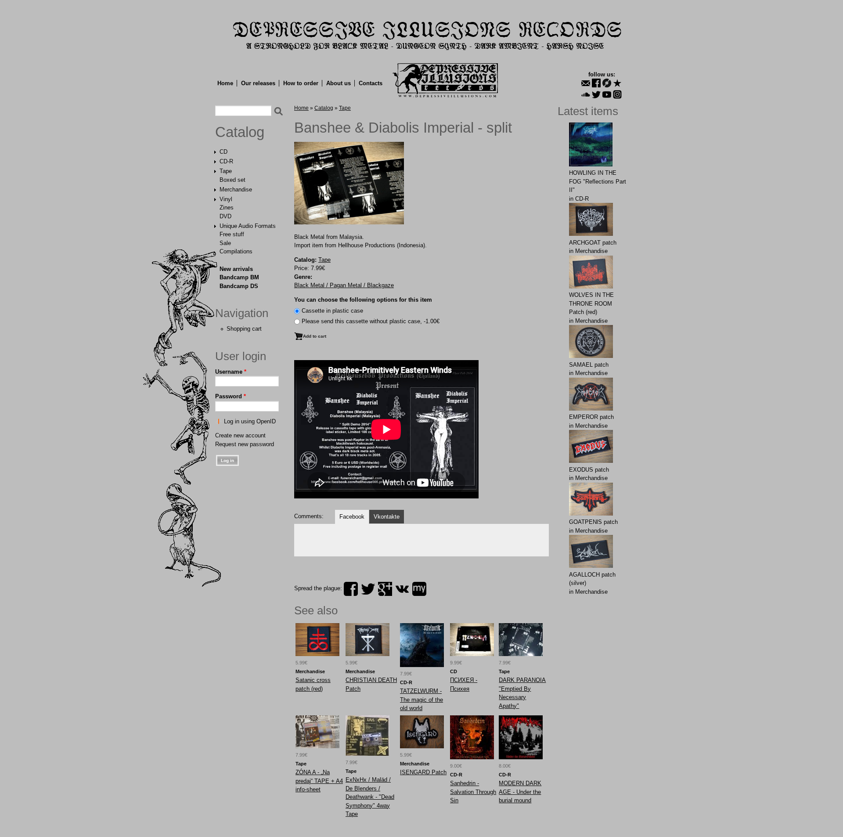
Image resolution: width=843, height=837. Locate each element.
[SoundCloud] (585, 94)
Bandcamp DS (239, 286)
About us (338, 83)
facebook (351, 589)
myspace (419, 589)
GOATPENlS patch (593, 522)
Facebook (351, 516)
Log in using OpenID (250, 421)
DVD (225, 216)
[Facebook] (596, 83)
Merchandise (236, 189)
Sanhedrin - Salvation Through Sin (473, 792)
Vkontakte (387, 516)
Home (225, 83)
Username (230, 371)
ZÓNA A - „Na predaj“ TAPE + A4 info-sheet (319, 781)
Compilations (236, 251)
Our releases (258, 83)
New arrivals (236, 269)
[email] (585, 83)
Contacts (370, 83)
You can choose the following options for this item (363, 299)
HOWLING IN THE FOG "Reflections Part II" (597, 181)
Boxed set (232, 180)
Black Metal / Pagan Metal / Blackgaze (344, 285)
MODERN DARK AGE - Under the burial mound (520, 792)
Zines (227, 207)
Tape (226, 171)
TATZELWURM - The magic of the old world (421, 699)
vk (402, 589)
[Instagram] (617, 94)
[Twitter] (596, 94)
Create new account (240, 435)
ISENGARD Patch (423, 772)
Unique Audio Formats (248, 226)
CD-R (226, 161)
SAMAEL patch (589, 364)
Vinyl (226, 199)
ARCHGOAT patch (592, 242)
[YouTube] (606, 94)
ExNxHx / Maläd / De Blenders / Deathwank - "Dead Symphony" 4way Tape (370, 796)
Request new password (244, 444)
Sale (225, 243)
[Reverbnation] (617, 83)
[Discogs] (606, 83)
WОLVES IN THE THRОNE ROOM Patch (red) (591, 303)
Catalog (239, 132)
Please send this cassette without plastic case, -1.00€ (371, 321)
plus (385, 589)
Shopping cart (244, 328)
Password (230, 396)
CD (223, 151)
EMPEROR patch (591, 417)
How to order (300, 83)
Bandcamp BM (239, 277)
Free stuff (232, 234)
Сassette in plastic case (332, 310)
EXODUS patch (589, 469)
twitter (368, 589)
